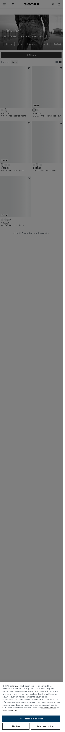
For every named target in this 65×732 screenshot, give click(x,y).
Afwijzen (16, 726)
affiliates (16, 686)
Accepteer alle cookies (31, 719)
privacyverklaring (10, 710)
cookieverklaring (48, 708)
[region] (31, 707)
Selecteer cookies (46, 726)
